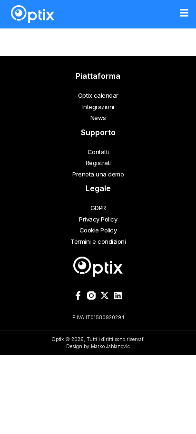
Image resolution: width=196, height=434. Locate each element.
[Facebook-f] (78, 295)
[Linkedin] (118, 295)
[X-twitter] (104, 295)
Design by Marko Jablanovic (98, 346)
